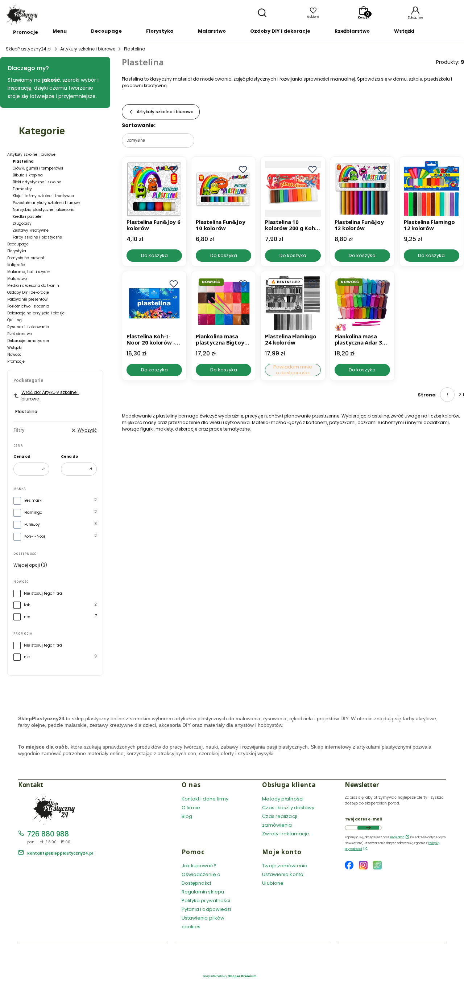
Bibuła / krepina (28, 175)
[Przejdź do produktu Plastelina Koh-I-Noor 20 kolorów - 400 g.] (154, 303)
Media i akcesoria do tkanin (33, 285)
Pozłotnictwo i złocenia (28, 306)
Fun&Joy (32, 524)
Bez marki (33, 500)
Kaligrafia (16, 265)
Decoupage (106, 31)
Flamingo (33, 512)
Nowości (14, 354)
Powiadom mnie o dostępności (292, 370)
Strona (427, 394)
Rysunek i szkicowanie (28, 327)
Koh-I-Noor (34, 536)
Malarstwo (212, 31)
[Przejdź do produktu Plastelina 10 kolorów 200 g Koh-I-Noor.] (292, 189)
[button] (173, 169)
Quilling (14, 320)
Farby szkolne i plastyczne (37, 237)
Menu (60, 31)
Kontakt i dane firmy (205, 798)
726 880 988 (48, 834)
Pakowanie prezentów (27, 299)
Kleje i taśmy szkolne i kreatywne (43, 196)
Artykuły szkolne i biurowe (87, 49)
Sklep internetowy (230, 976)
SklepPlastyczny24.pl (28, 49)
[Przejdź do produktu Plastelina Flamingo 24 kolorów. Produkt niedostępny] (292, 303)
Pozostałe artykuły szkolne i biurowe (46, 202)
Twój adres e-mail (363, 819)
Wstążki (404, 31)
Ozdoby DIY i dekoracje (280, 31)
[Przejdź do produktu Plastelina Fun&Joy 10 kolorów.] (223, 189)
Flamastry (22, 189)
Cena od (21, 456)
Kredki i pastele (27, 216)
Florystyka (160, 31)
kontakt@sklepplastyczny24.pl (60, 853)
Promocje (25, 32)
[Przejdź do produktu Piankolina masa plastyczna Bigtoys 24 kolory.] (223, 303)
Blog (187, 816)
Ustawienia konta (282, 874)
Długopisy (22, 223)
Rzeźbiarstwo (352, 31)
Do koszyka (154, 255)
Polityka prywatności (206, 900)
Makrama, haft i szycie (28, 271)
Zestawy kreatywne (31, 230)
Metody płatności (282, 798)
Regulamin (397, 837)
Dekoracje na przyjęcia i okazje (36, 313)
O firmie (191, 807)
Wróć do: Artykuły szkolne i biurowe (50, 395)
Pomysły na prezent (26, 258)
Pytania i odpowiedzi (206, 909)
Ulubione (272, 883)
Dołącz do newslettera (368, 827)
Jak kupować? (199, 865)
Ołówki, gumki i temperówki (38, 168)
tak (27, 605)
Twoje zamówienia (284, 865)
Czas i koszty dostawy (288, 807)
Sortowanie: (139, 125)
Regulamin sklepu (203, 891)
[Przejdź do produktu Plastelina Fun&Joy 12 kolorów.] (362, 189)
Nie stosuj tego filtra (43, 593)
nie (27, 616)
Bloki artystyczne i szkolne (37, 182)
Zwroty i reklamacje (285, 833)
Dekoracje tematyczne (28, 340)
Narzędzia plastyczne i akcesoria (44, 209)
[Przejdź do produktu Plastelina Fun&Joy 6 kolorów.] (154, 189)
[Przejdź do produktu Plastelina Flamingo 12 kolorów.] (431, 189)
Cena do (69, 456)
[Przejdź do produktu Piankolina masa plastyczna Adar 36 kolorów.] (362, 303)
